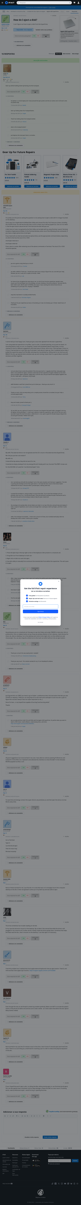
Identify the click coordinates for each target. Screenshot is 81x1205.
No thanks (40, 622)
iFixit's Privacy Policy (44, 617)
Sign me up (40, 611)
